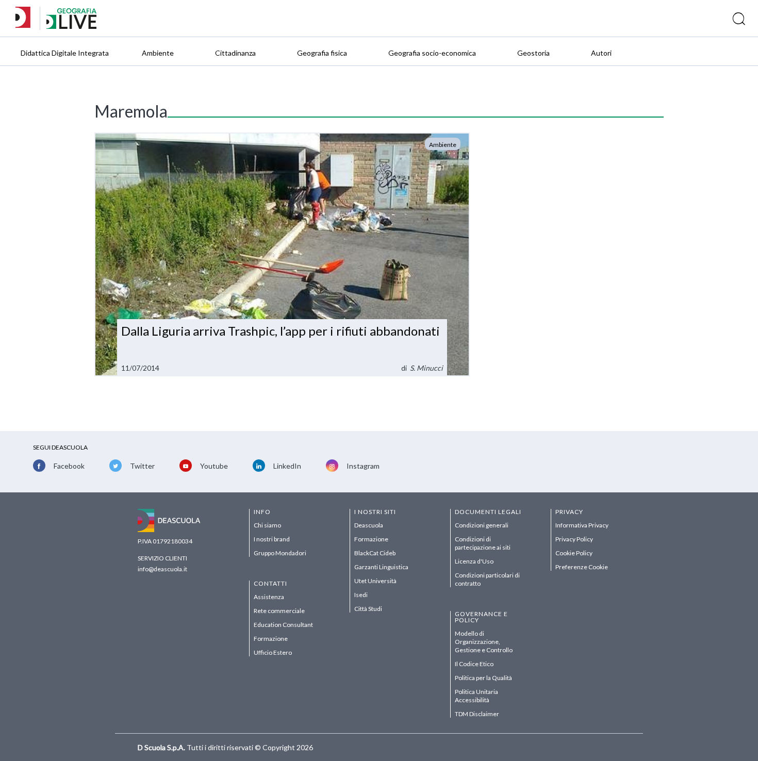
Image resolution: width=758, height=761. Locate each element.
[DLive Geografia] (71, 26)
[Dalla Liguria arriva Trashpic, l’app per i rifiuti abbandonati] (282, 254)
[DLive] (26, 18)
